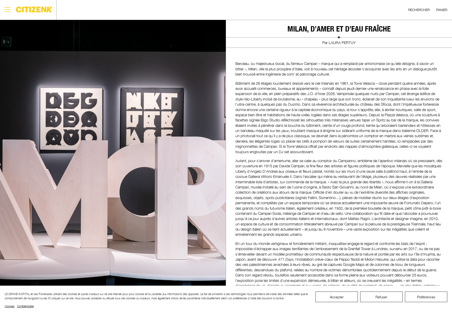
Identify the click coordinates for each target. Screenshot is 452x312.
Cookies (10, 306)
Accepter (337, 297)
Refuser (381, 297)
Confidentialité (25, 306)
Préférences (426, 297)
